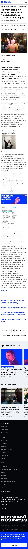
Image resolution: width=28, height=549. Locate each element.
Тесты (3, 458)
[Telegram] (2, 508)
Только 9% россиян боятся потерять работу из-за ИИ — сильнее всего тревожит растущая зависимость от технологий (10, 411)
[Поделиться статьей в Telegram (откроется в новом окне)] (11, 29)
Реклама (4, 466)
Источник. (4, 290)
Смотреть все (5, 491)
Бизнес (3, 475)
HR (2, 487)
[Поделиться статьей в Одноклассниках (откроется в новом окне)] (19, 29)
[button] (25, 2)
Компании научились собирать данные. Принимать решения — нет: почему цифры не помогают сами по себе (11, 372)
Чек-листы (4, 455)
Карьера (4, 478)
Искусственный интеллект (17, 6)
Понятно (14, 545)
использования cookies (9, 536)
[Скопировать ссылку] (22, 29)
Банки (3, 472)
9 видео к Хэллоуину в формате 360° (14, 307)
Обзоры (3, 452)
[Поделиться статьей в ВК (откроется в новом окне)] (15, 29)
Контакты (4, 432)
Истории (4, 6)
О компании (5, 429)
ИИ (13, 271)
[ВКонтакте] (6, 508)
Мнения (3, 446)
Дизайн (3, 484)
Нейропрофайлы (6, 449)
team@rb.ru (5, 504)
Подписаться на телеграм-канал (13, 335)
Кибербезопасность (8, 481)
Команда (4, 426)
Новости (4, 440)
